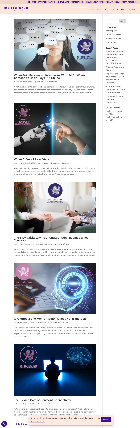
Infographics (111, 31)
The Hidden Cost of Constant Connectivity (42, 400)
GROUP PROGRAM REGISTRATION (41, 2)
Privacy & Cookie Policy (38, 422)
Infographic (122, 10)
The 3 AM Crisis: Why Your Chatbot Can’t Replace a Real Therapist (51, 239)
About (99, 10)
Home (92, 10)
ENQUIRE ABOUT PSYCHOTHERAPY (99, 2)
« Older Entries (20, 424)
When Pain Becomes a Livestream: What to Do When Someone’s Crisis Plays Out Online (49, 76)
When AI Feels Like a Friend (32, 159)
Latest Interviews (78, 9)
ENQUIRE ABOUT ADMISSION (126, 2)
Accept (106, 420)
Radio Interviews (54, 163)
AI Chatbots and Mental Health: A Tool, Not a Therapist (50, 319)
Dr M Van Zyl (20, 82)
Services (108, 10)
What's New (53, 82)
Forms (132, 10)
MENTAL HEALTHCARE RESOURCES (70, 2)
